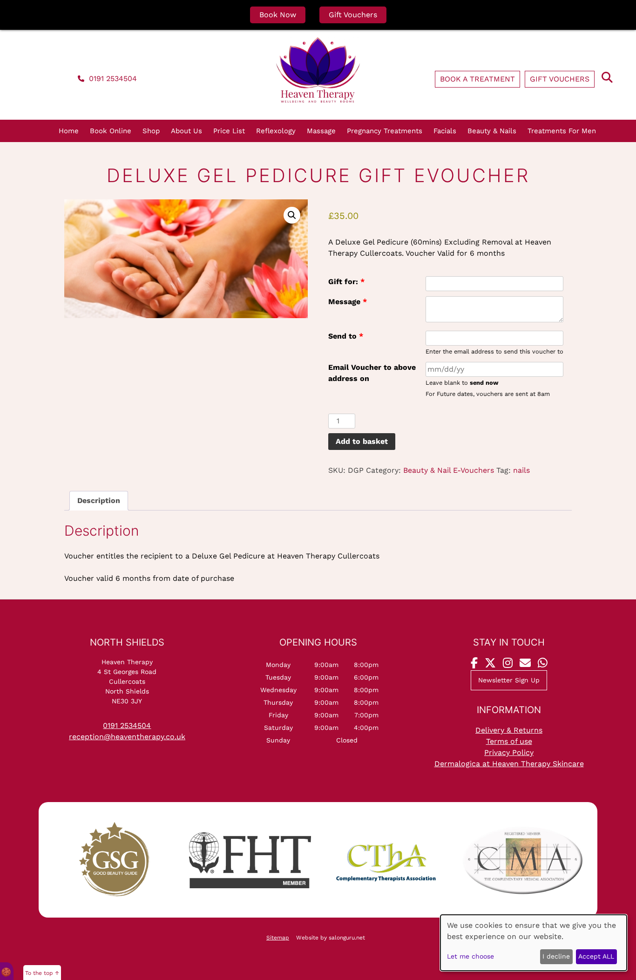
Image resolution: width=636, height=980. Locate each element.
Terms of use (509, 741)
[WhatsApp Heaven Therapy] (542, 663)
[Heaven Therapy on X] (490, 663)
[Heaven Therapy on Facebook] (474, 663)
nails (521, 470)
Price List (229, 131)
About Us (186, 131)
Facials (444, 131)
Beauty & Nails (491, 131)
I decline (556, 956)
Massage (321, 131)
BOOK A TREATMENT (477, 79)
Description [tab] (98, 500)
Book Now (277, 14)
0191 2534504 (112, 78)
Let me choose (470, 956)
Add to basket (362, 441)
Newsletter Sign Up (509, 680)
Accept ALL (596, 956)
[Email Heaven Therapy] (525, 663)
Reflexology (276, 131)
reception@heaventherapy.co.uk (127, 736)
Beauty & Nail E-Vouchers (448, 470)
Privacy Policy (509, 752)
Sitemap (277, 937)
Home (69, 131)
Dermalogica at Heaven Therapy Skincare (509, 763)
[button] (292, 215)
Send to (345, 336)
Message (347, 301)
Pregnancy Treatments (384, 131)
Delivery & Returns (508, 730)
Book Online (110, 131)
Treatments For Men (562, 131)
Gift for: (346, 281)
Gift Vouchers (353, 14)
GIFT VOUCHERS (559, 79)
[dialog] (533, 943)
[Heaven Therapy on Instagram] (508, 663)
